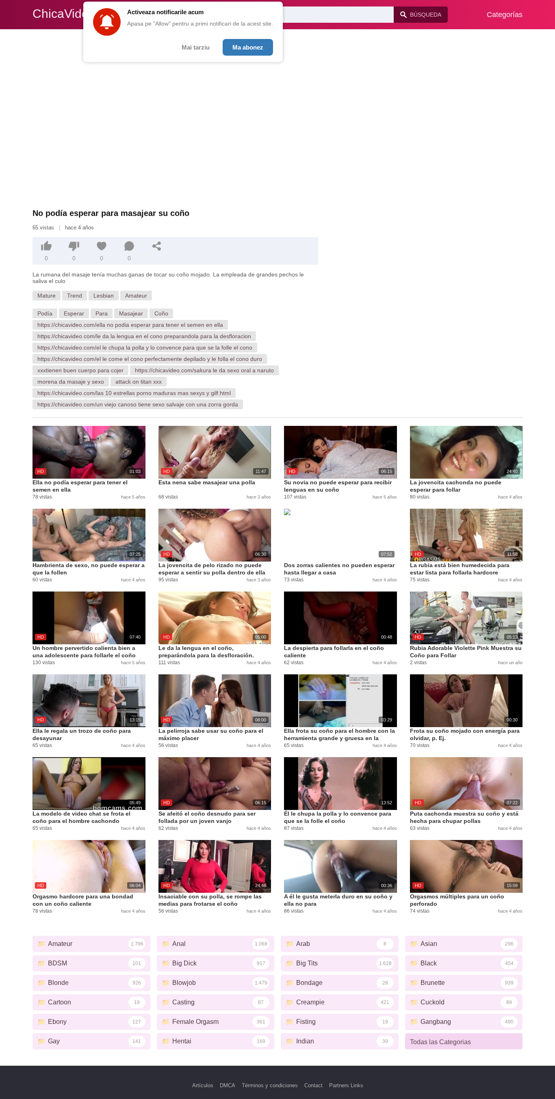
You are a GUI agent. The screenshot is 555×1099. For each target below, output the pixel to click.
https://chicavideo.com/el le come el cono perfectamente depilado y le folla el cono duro (149, 359)
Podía (44, 313)
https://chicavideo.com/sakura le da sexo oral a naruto (204, 370)
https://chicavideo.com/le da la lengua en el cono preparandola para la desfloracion (144, 336)
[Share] (156, 246)
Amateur (136, 295)
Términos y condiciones (270, 1085)
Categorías (504, 15)
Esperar (74, 313)
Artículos (202, 1085)
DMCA (227, 1085)
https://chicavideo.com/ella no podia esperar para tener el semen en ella (130, 325)
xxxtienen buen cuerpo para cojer (80, 370)
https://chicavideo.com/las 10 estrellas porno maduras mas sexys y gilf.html (134, 393)
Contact (313, 1085)
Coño (161, 313)
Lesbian (103, 295)
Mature (46, 295)
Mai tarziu (196, 47)
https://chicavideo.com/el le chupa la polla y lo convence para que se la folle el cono (144, 347)
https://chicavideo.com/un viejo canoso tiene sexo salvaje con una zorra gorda (137, 404)
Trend (74, 295)
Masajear (131, 313)
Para (101, 313)
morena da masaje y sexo (70, 381)
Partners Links (346, 1085)
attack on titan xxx (138, 381)
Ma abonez (247, 47)
